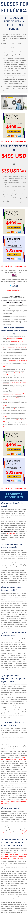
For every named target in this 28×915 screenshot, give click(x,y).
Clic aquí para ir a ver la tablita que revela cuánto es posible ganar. (14, 833)
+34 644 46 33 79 (11, 533)
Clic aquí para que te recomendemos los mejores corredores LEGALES (14, 801)
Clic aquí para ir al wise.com (14, 290)
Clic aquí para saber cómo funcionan (14, 338)
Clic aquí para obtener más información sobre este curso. (14, 408)
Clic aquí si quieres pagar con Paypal (14, 141)
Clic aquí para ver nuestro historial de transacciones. (14, 854)
